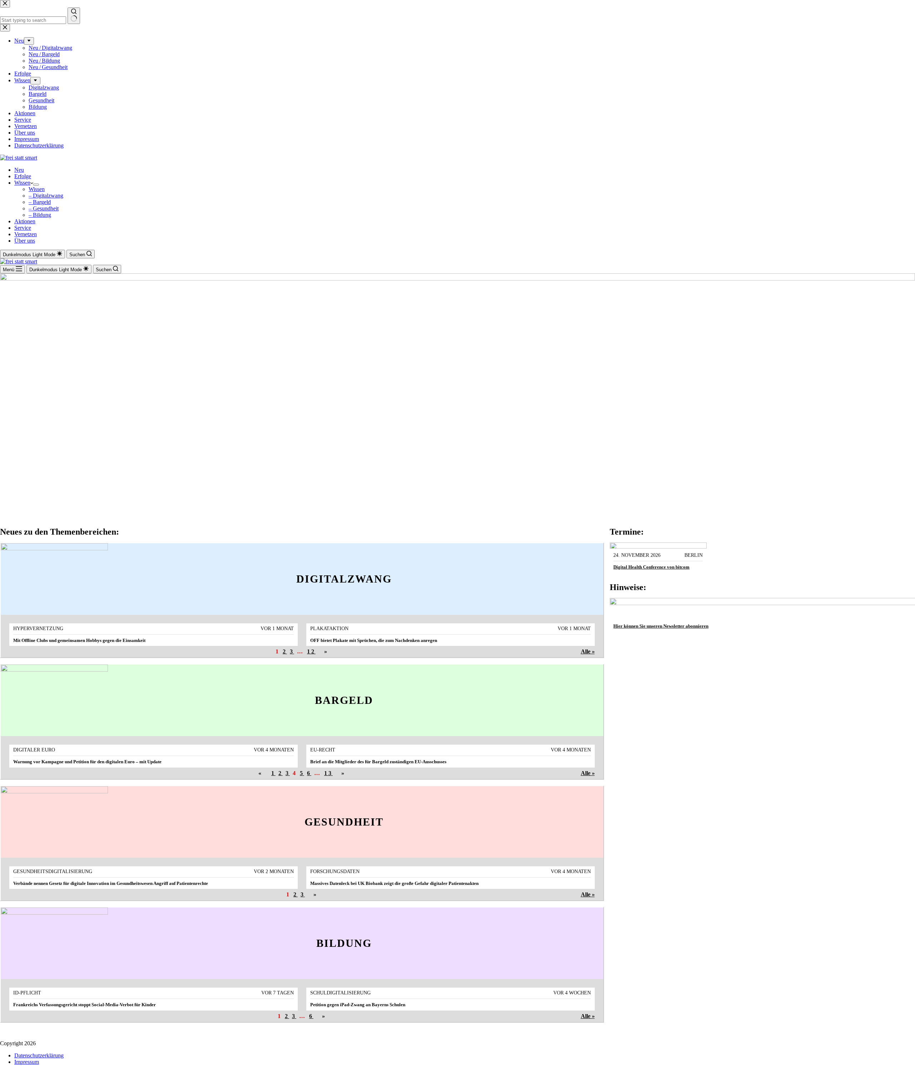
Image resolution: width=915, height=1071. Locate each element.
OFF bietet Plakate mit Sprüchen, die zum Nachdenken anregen (373, 640)
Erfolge (22, 176)
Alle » (588, 651)
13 (328, 773)
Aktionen (24, 221)
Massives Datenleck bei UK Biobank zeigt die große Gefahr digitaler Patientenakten (394, 883)
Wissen (22, 183)
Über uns (24, 241)
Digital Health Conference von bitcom (651, 567)
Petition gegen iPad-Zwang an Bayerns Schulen (357, 1004)
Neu (19, 170)
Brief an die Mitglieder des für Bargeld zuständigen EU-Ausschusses (378, 761)
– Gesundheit (44, 208)
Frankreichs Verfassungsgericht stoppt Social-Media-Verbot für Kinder (84, 1004)
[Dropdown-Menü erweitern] (36, 185)
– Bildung (40, 215)
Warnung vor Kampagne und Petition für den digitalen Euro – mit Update (87, 761)
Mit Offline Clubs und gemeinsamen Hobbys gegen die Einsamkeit (79, 640)
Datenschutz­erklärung (39, 1055)
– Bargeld (40, 202)
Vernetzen (25, 234)
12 (311, 651)
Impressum (26, 1062)
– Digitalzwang (46, 196)
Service (22, 228)
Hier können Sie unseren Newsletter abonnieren (660, 626)
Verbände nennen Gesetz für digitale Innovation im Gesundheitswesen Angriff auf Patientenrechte (110, 883)
